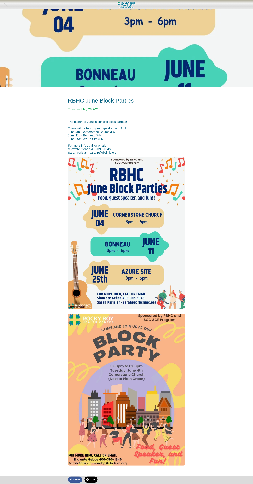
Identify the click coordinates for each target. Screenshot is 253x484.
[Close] (6, 4)
